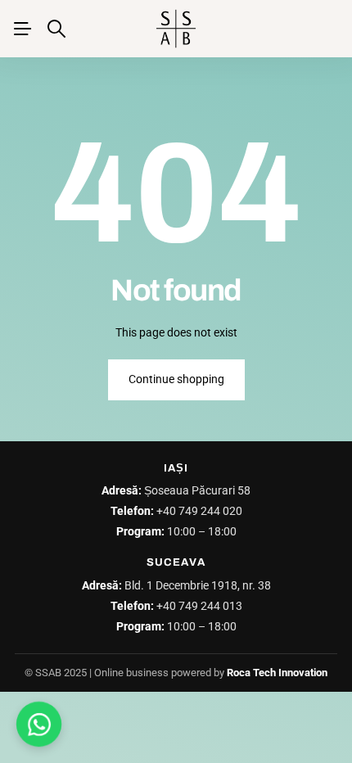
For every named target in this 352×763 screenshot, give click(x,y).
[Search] (56, 29)
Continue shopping (176, 379)
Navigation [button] (22, 29)
